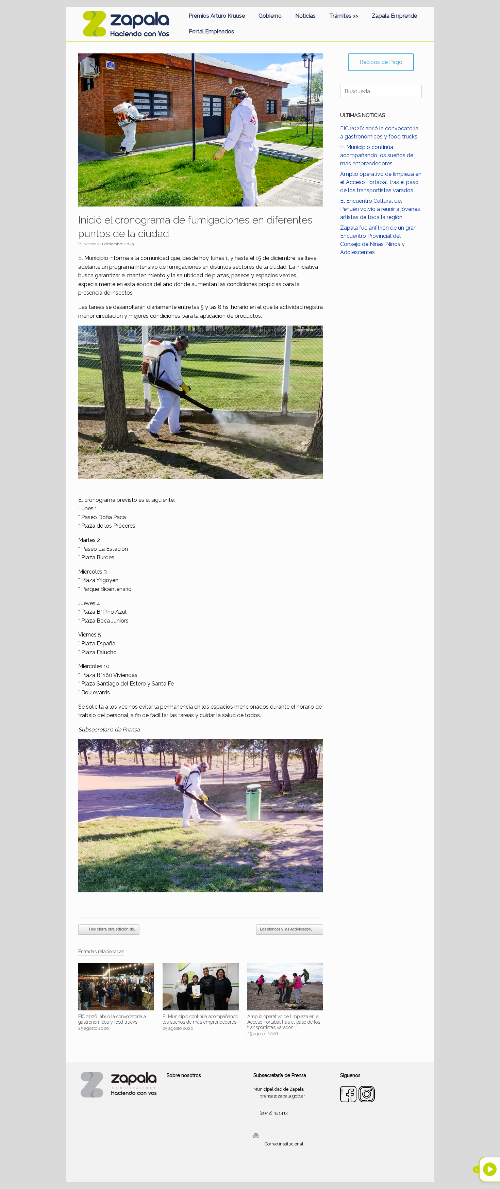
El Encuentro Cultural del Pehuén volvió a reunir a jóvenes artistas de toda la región (380, 209)
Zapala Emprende (394, 16)
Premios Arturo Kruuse (217, 16)
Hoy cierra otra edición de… (109, 929)
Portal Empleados (211, 31)
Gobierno (270, 16)
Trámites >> (343, 16)
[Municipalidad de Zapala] (126, 23)
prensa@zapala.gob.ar (282, 1096)
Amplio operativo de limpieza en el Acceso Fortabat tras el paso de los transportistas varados (380, 182)
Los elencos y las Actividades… (289, 929)
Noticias (305, 16)
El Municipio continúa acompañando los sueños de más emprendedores (376, 155)
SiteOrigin (258, 1169)
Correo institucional (284, 1143)
